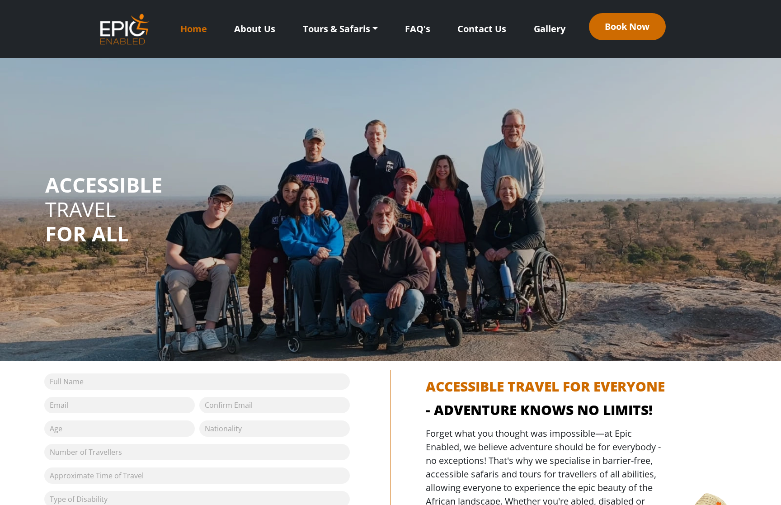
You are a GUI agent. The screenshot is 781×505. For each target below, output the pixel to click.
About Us (254, 29)
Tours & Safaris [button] (336, 29)
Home (193, 29)
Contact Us (481, 29)
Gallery (549, 29)
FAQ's (417, 29)
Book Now (627, 26)
